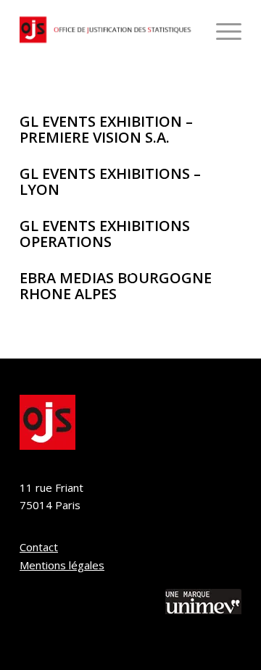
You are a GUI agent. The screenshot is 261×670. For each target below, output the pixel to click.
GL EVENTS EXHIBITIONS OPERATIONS (105, 233)
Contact (39, 547)
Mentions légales (62, 565)
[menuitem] (221, 30)
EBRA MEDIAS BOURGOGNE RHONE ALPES (116, 285)
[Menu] (221, 30)
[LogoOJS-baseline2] (108, 30)
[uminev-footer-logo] (203, 604)
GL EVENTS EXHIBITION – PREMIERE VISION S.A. (106, 129)
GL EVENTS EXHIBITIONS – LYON (110, 181)
